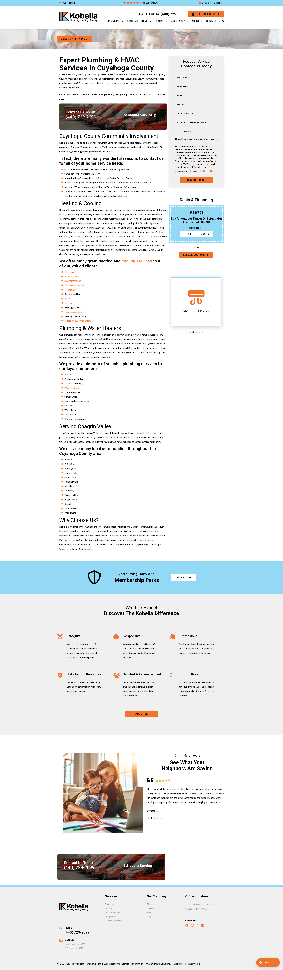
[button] (194, 247)
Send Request (196, 180)
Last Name (183, 86)
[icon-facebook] (187, 925)
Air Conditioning (112, 912)
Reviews (151, 912)
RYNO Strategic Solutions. (157, 963)
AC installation (71, 276)
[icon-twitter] (198, 925)
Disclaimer (178, 963)
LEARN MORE (183, 578)
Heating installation (74, 311)
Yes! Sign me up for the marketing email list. (198, 139)
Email (180, 95)
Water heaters (71, 387)
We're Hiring (69, 2)
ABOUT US (141, 714)
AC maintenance (72, 280)
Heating (108, 908)
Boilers (68, 298)
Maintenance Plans (113, 920)
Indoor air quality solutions (77, 320)
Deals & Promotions (212, 2)
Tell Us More (184, 131)
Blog (149, 916)
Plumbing (109, 904)
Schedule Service (208, 14)
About (150, 904)
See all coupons (194, 255)
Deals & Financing (73, 39)
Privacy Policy (194, 963)
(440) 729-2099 (173, 14)
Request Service (195, 234)
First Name (183, 77)
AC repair (69, 271)
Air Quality (110, 916)
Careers (150, 908)
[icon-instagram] (192, 925)
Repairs (68, 374)
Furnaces (69, 302)
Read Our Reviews (149, 2)
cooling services (137, 261)
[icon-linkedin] (203, 925)
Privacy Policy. (206, 170)
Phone (181, 104)
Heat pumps (70, 289)
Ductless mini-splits (74, 285)
